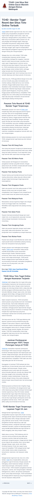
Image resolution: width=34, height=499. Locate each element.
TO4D (3, 31)
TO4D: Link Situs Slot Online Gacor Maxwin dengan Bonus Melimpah (18, 5)
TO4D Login (24, 109)
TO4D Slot (5, 282)
